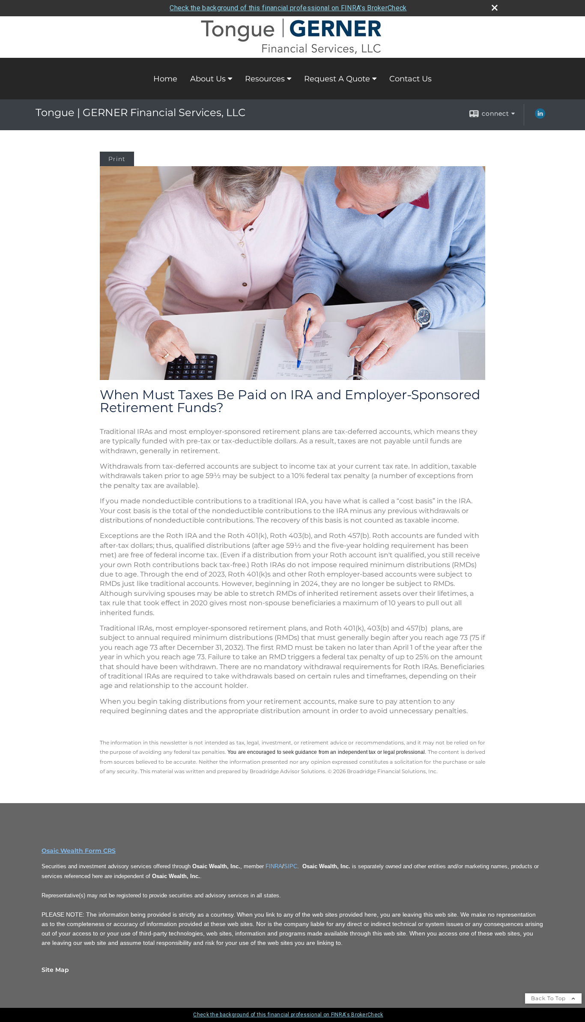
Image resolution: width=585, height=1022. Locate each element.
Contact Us (410, 79)
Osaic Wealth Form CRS (79, 851)
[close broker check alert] (494, 7)
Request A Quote (337, 79)
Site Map (55, 970)
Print (116, 159)
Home (165, 79)
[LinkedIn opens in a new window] (540, 116)
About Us (208, 79)
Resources (265, 79)
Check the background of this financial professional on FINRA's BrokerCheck (288, 8)
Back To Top (549, 998)
